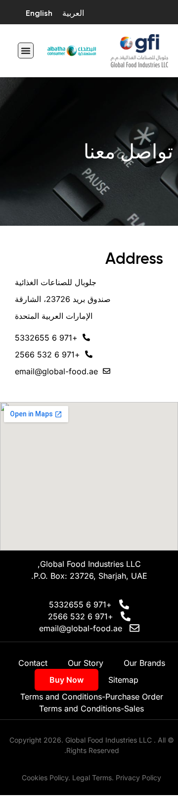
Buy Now (66, 680)
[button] (26, 50)
